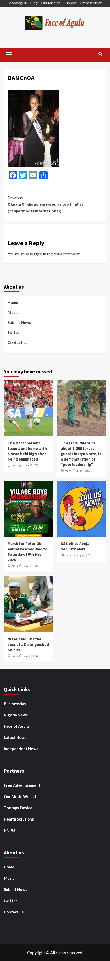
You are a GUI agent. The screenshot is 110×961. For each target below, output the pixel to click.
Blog (34, 3)
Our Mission (50, 3)
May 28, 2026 (30, 566)
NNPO (9, 830)
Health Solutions (19, 819)
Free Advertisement (22, 785)
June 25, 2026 (30, 465)
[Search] (100, 54)
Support (70, 3)
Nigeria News (16, 715)
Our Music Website (21, 796)
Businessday (15, 703)
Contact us (17, 342)
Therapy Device (18, 807)
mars (15, 465)
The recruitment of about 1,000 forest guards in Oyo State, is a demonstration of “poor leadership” (81, 454)
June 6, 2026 (83, 471)
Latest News (15, 737)
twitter (14, 332)
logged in (38, 253)
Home (13, 302)
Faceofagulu (17, 3)
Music (13, 312)
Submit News (19, 322)
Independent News (21, 748)
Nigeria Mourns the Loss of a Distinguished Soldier (28, 644)
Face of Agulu (16, 726)
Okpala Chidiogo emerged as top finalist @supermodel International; (45, 204)
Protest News (91, 3)
